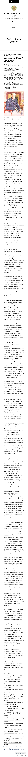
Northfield (7, 83)
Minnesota (7, 55)
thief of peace (18, 86)
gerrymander (8, 72)
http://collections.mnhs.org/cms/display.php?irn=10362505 (14, 703)
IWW (21, 74)
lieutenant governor (11, 77)
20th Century (8, 54)
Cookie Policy (5, 750)
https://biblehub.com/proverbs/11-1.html (13, 743)
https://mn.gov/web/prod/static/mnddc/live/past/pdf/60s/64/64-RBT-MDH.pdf (13, 725)
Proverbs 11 (8, 84)
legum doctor (18, 75)
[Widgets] (11, 1)
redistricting (16, 84)
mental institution (15, 79)
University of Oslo (10, 87)
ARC (12, 67)
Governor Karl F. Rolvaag (14, 59)
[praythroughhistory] (14, 8)
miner (6, 81)
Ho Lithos (18, 73)
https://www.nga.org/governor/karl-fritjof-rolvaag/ (13, 686)
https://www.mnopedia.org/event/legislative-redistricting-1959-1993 (14, 719)
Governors (17, 54)
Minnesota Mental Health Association (11, 81)
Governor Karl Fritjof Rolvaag (13, 72)
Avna (15, 67)
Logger (6, 78)
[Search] (16, 1)
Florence (7, 70)
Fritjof (12, 70)
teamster (10, 86)
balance (20, 67)
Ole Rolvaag (15, 83)
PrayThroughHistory (10, 65)
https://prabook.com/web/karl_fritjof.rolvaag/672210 (14, 709)
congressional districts (12, 69)
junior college (8, 75)
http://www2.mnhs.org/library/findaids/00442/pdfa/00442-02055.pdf (14, 738)
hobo (5, 74)
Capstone (7, 68)
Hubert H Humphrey (14, 74)
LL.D (19, 77)
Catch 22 (13, 68)
